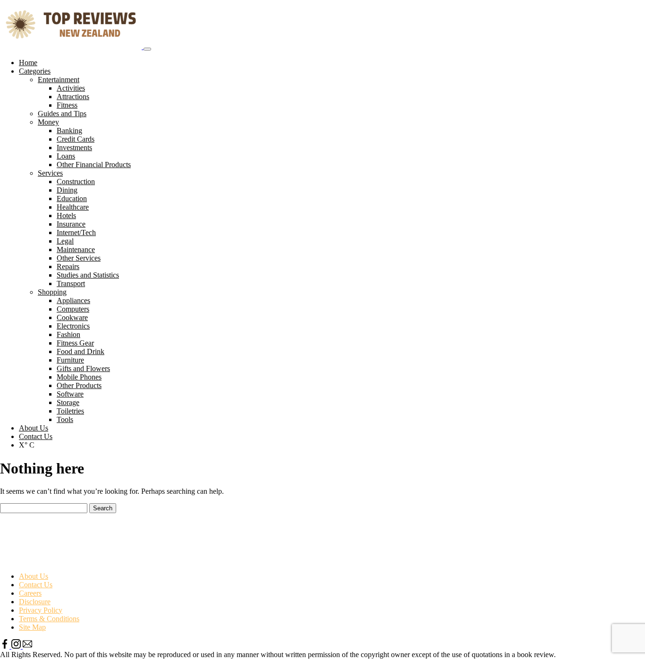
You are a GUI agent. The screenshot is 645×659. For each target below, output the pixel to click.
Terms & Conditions (49, 619)
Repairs (68, 266)
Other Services (79, 258)
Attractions (73, 97)
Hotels (66, 215)
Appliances (73, 300)
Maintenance (76, 249)
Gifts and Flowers (83, 368)
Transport (71, 283)
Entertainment (58, 80)
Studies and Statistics (88, 275)
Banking (69, 131)
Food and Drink (80, 351)
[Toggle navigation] (147, 49)
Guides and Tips (62, 114)
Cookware (72, 317)
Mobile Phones (79, 377)
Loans (66, 156)
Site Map (32, 627)
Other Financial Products (94, 165)
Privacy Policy (40, 610)
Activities (71, 88)
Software (70, 394)
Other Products (79, 385)
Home (28, 63)
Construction (76, 181)
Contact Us (35, 436)
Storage (68, 402)
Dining (67, 190)
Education (72, 198)
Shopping (52, 292)
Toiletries (70, 411)
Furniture (70, 360)
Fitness (67, 105)
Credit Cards (75, 139)
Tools (65, 419)
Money (48, 122)
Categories (35, 71)
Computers (73, 309)
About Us (33, 428)
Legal (65, 241)
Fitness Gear (75, 343)
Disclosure (35, 602)
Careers (30, 593)
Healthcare (73, 207)
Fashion (68, 334)
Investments (74, 148)
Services (50, 173)
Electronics (73, 326)
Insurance (71, 224)
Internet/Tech (76, 232)
